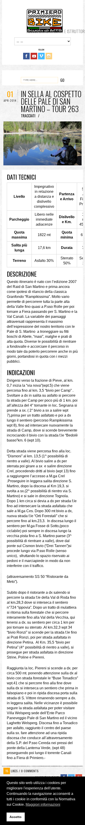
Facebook (26, 56)
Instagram (49, 56)
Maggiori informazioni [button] (43, 804)
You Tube (34, 56)
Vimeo (41, 56)
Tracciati (28, 115)
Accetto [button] (16, 817)
